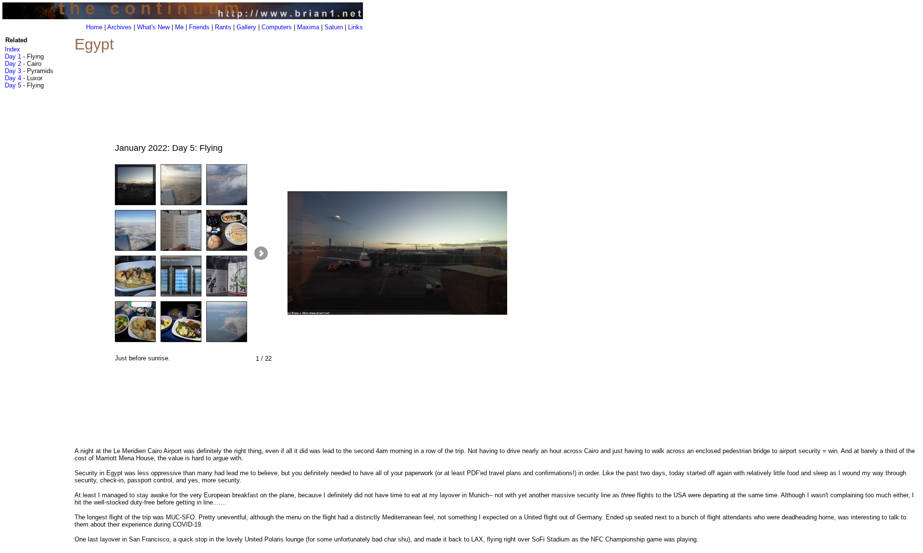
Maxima (308, 27)
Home (94, 27)
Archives (119, 27)
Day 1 (13, 56)
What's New (153, 27)
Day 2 (13, 63)
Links (355, 27)
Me (179, 27)
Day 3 (13, 70)
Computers (277, 27)
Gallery (246, 27)
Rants (223, 27)
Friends (199, 27)
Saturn (333, 27)
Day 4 (13, 78)
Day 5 (13, 85)
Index (12, 49)
